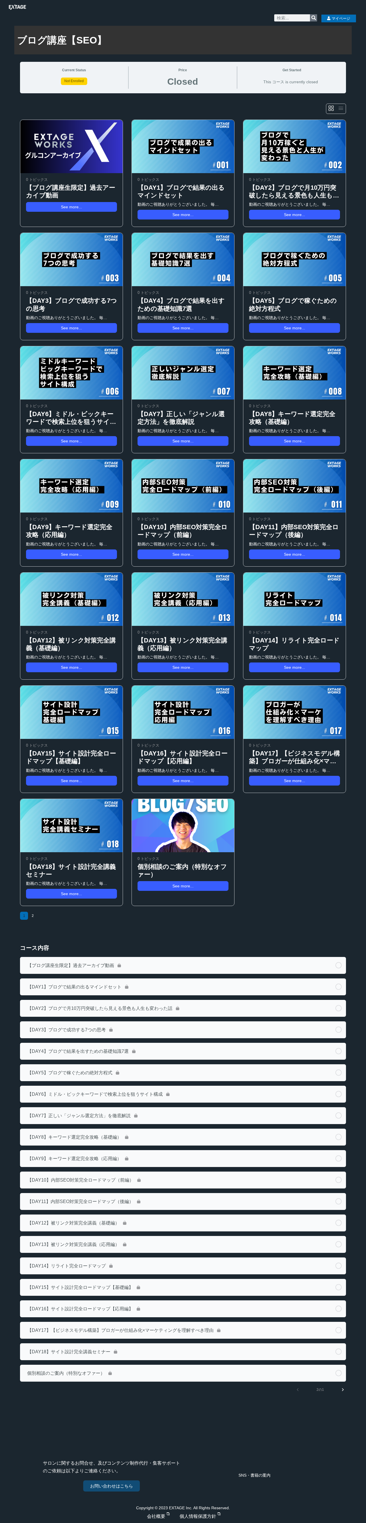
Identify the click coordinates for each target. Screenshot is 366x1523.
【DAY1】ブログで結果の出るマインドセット (181, 191)
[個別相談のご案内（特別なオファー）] (183, 825)
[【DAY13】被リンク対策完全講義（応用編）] (183, 599)
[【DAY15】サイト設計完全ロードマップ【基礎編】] (71, 712)
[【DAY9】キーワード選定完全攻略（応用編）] (71, 486)
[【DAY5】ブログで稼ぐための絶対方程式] (294, 259)
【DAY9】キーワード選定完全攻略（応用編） (69, 530)
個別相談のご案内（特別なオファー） (182, 870)
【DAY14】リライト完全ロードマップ (294, 644)
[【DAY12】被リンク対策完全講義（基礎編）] (71, 599)
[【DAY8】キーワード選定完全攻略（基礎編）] (294, 372)
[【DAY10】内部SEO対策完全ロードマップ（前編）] (183, 486)
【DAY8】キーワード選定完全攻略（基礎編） (292, 417)
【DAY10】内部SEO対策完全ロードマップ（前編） (183, 530)
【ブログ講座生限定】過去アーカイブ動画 (70, 191)
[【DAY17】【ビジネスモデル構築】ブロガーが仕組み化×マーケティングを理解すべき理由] (294, 712)
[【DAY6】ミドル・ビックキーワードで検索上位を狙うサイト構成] (71, 372)
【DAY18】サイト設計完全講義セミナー (71, 870)
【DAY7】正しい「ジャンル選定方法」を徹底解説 (181, 417)
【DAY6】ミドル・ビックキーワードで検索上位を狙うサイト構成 (71, 418)
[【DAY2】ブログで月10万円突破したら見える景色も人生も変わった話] (294, 146)
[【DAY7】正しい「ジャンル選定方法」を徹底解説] (183, 372)
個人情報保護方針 (198, 1516)
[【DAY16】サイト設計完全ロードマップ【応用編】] (183, 712)
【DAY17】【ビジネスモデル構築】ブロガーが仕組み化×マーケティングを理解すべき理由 (294, 757)
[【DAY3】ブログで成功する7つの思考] (71, 259)
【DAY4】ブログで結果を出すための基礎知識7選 (181, 304)
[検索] (313, 17)
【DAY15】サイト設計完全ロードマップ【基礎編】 (71, 757)
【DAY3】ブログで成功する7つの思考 (71, 304)
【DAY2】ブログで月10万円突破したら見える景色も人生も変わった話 (294, 191)
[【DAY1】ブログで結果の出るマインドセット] (183, 146)
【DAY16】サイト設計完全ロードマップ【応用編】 (183, 757)
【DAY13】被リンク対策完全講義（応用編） (182, 644)
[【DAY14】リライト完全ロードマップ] (294, 599)
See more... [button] (71, 207)
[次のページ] (342, 1389)
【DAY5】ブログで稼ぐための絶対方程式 (293, 304)
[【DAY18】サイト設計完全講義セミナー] (71, 825)
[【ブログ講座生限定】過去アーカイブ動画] (71, 146)
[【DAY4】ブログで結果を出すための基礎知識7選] (183, 259)
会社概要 (156, 1516)
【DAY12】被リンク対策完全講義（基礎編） (71, 644)
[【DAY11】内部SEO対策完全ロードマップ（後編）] (294, 486)
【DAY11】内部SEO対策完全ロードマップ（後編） (294, 530)
